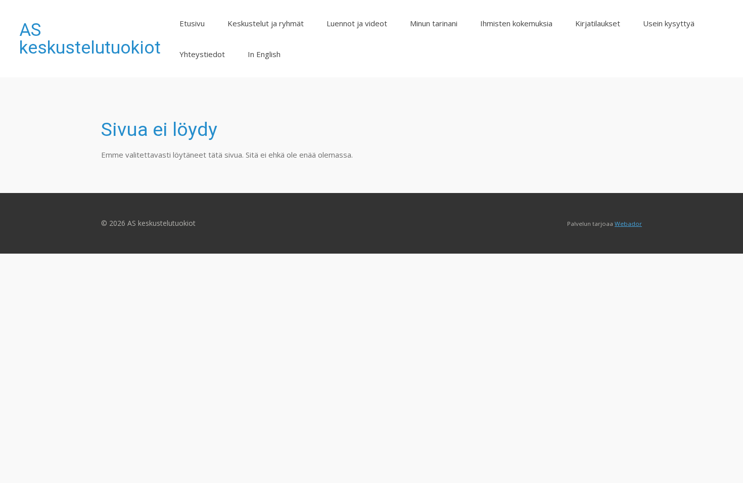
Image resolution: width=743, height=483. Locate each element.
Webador (628, 223)
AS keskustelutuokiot (90, 39)
